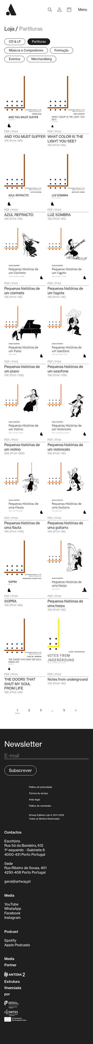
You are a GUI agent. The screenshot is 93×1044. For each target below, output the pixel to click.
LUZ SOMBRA (59, 215)
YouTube (11, 904)
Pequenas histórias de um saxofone (65, 368)
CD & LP (15, 41)
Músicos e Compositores (26, 50)
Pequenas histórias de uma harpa (65, 603)
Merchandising (41, 59)
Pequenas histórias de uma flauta (22, 525)
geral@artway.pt (17, 881)
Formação (62, 50)
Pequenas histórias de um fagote (65, 290)
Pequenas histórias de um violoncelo (65, 447)
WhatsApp (12, 908)
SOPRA (10, 601)
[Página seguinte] (75, 710)
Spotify (10, 940)
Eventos (14, 59)
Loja (9, 29)
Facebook (12, 913)
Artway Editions (37, 815)
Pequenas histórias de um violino (22, 447)
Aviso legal (34, 799)
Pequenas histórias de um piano (22, 368)
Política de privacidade (40, 787)
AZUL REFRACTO (18, 215)
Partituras (31, 29)
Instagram (12, 917)
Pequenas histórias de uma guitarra (65, 525)
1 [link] (17, 710)
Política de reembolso (40, 805)
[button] (50, 9)
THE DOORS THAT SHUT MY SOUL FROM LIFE (19, 684)
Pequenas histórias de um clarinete (22, 290)
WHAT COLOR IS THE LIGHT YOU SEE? (65, 138)
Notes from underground (68, 679)
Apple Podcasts (17, 945)
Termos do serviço (38, 793)
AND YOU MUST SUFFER (24, 136)
